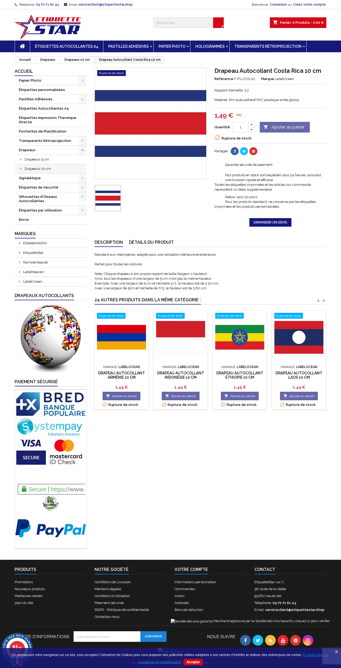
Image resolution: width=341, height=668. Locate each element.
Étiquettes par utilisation (40, 210)
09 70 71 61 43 (47, 4)
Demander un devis (270, 222)
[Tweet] (244, 151)
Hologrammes (210, 46)
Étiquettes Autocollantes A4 (66, 46)
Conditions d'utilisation (112, 596)
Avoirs (179, 596)
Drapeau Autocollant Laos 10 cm (298, 375)
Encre (24, 220)
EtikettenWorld (34, 243)
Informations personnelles (195, 582)
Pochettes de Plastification (42, 131)
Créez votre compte (309, 4)
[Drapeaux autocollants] (51, 337)
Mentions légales (108, 589)
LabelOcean (32, 281)
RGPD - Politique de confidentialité (122, 610)
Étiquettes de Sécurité (38, 187)
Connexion (278, 4)
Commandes (184, 589)
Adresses (181, 603)
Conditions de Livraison (113, 582)
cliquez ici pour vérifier (312, 621)
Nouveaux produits (30, 589)
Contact (264, 569)
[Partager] (235, 151)
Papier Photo (172, 46)
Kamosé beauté (35, 262)
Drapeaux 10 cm (38, 169)
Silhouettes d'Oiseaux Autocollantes (38, 199)
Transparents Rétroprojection (268, 46)
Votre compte (191, 569)
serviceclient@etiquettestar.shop (106, 4)
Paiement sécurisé (109, 603)
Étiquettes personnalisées (42, 90)
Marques (25, 233)
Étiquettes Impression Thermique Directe (47, 120)
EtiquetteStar (33, 253)
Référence (223, 79)
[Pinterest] (253, 151)
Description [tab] (109, 242)
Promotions (24, 582)
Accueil (24, 71)
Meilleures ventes (28, 596)
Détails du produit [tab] (151, 242)
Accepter (193, 662)
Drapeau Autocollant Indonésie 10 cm (180, 375)
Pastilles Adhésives (128, 46)
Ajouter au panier (284, 127)
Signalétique (30, 178)
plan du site (24, 603)
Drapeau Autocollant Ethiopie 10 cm (239, 375)
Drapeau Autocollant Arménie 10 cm (121, 375)
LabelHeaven (33, 272)
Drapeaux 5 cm (37, 159)
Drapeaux (27, 150)
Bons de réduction (188, 610)
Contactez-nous (107, 617)
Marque (267, 79)
